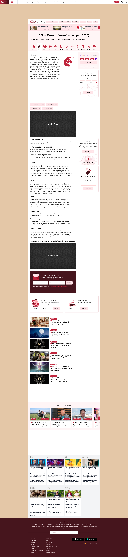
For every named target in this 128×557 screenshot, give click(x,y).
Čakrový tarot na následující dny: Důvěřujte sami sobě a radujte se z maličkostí (61, 368)
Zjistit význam (88, 92)
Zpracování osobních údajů (52, 546)
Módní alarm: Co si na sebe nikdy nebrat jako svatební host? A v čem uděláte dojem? (91, 28)
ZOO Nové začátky (85, 524)
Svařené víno (48, 526)
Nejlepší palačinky (60, 528)
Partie (67, 524)
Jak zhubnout (35, 524)
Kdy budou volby (76, 524)
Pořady (67, 2)
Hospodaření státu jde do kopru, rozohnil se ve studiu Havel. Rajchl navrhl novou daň (37, 469)
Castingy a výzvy (49, 542)
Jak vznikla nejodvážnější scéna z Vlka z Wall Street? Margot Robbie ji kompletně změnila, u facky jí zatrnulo (37, 513)
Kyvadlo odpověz (88, 151)
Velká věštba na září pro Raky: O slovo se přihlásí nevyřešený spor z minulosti (61, 345)
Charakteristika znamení (78, 39)
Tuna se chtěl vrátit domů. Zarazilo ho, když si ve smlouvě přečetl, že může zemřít (61, 425)
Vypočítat (56, 308)
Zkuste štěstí (88, 62)
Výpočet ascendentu (83, 526)
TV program (57, 524)
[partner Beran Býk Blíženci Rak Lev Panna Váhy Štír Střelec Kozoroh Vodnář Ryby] (47, 308)
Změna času (63, 524)
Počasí (71, 524)
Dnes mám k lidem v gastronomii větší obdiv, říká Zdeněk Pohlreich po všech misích (55, 475)
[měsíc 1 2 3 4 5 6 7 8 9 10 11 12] (88, 79)
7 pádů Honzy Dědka (35, 526)
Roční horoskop (66, 39)
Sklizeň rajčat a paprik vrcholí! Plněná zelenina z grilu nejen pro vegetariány (72, 500)
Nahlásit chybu (34, 552)
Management (49, 538)
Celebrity (21, 2)
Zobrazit (84, 308)
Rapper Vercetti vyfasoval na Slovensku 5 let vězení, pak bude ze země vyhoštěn (55, 506)
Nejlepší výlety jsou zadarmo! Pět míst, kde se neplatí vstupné (72, 512)
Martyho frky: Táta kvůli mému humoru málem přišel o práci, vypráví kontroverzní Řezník (54, 500)
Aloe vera (66, 526)
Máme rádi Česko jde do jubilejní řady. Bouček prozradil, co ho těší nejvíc (55, 482)
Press (47, 540)
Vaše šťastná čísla (93, 55)
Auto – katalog (93, 524)
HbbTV (32, 544)
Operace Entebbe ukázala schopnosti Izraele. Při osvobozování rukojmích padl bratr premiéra (72, 476)
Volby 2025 (43, 526)
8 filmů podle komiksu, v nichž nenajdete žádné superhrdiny (36, 505)
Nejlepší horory (50, 524)
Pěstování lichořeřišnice (73, 526)
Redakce (48, 550)
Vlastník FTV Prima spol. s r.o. (37, 550)
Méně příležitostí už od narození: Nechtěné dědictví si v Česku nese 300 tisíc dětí (44, 28)
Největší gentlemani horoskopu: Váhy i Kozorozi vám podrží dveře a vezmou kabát (60, 356)
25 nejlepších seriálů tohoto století (37, 498)
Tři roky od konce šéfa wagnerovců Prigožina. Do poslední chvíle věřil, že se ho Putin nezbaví (37, 475)
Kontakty (48, 544)
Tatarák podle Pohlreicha (57, 526)
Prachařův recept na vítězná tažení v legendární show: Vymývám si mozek (55, 469)
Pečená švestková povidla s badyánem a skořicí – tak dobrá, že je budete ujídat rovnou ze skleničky (90, 476)
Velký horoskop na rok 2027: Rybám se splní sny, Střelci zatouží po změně (67, 28)
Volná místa (33, 540)
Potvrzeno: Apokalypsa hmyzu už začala (72, 468)
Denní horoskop (34, 39)
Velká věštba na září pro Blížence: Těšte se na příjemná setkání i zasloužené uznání (59, 379)
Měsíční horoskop (55, 39)
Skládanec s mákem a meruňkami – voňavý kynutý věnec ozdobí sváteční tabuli (90, 482)
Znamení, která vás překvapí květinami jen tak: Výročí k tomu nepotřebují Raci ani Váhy (60, 322)
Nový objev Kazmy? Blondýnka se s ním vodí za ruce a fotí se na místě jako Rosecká (55, 512)
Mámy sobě (73, 2)
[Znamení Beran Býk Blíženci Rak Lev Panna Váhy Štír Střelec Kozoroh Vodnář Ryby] (57, 283)
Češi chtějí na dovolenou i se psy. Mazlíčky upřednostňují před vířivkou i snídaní (72, 506)
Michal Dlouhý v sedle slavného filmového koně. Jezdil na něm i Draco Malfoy (39, 424)
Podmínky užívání (35, 546)
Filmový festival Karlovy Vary (57, 2)
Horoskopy (37, 2)
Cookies (32, 548)
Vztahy (26, 2)
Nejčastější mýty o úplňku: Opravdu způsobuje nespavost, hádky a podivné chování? (59, 334)
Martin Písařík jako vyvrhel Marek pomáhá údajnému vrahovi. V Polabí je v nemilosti (81, 425)
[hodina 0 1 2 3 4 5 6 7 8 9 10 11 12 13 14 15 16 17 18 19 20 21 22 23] (83, 82)
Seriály (31, 2)
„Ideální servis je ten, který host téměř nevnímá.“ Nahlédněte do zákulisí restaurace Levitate (89, 469)
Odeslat (69, 282)
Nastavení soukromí (50, 552)
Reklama (33, 542)
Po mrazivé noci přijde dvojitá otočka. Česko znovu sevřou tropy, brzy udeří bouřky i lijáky (37, 482)
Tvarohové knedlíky (93, 526)
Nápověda (48, 548)
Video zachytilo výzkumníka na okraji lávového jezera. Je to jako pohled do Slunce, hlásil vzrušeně (72, 482)
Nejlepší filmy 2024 (42, 524)
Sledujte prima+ (45, 2)
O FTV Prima (33, 538)
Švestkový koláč (68, 528)
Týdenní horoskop (44, 39)
